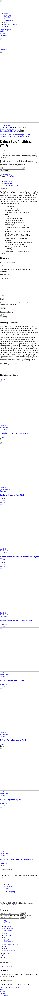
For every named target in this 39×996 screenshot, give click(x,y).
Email (2, 299)
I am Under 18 (16, 988)
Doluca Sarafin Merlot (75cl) (9, 131)
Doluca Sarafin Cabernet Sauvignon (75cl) (14, 136)
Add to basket (5, 170)
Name (2, 295)
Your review (4, 278)
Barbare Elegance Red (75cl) (12, 495)
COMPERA (16, 905)
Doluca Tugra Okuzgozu (10, 799)
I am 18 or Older (5, 988)
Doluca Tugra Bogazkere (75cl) (13, 740)
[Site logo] (10, 10)
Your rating (4, 275)
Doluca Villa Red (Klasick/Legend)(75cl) (17, 859)
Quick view (4, 425)
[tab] (8, 181)
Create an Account (6, 966)
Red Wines (8, 127)
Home (2, 127)
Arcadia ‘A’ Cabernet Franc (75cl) (14, 433)
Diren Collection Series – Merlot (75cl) (16, 621)
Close (2, 955)
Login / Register (9, 950)
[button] (4, 676)
